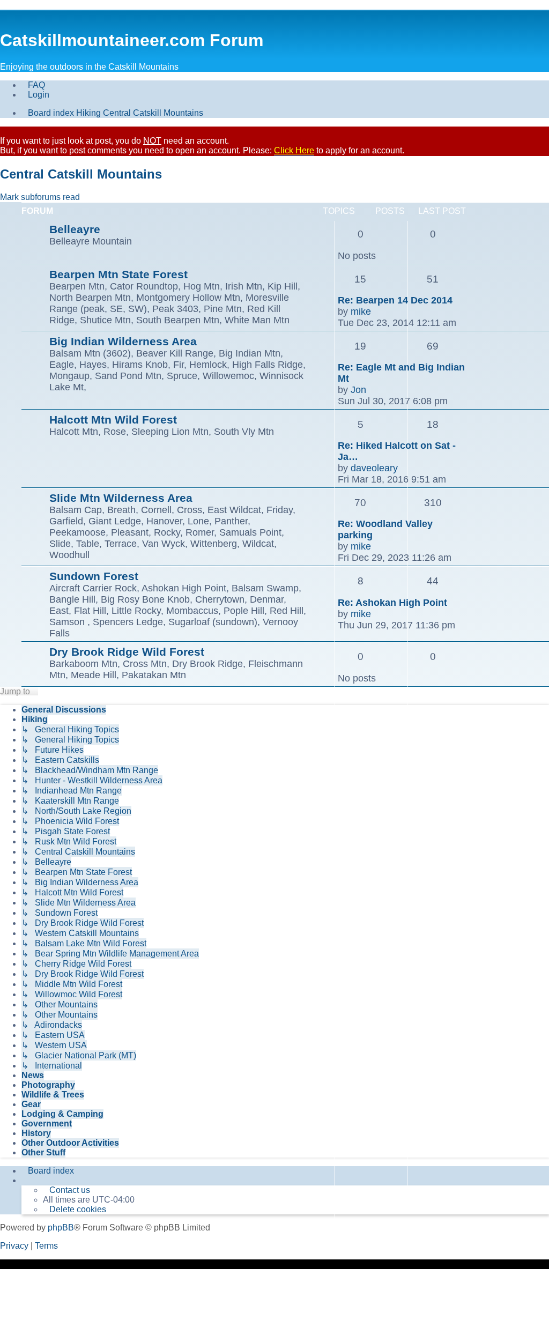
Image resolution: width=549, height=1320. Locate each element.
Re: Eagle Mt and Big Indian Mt (401, 373)
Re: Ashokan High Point (392, 602)
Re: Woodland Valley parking (385, 529)
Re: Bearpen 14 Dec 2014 (395, 300)
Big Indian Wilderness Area (123, 341)
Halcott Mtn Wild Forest (113, 419)
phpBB (61, 1227)
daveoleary (374, 468)
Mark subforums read (40, 197)
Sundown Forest (93, 576)
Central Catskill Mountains (81, 174)
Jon (358, 389)
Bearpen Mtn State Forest (118, 274)
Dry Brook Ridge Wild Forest (126, 652)
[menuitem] (33, 85)
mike (361, 311)
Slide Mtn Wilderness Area (120, 498)
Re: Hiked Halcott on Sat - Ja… (397, 451)
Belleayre (74, 229)
